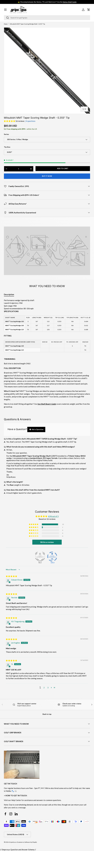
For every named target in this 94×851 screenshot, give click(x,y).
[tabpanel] (47, 353)
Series (6, 134)
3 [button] (47, 687)
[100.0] (52, 556)
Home (6, 24)
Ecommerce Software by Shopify (27, 842)
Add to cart (62, 168)
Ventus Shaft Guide (69, 2)
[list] (47, 71)
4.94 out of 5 (53, 516)
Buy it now (47, 176)
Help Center (16, 800)
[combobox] (47, 17)
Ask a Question (37, 429)
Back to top (47, 714)
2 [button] (44, 687)
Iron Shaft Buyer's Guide (47, 404)
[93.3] (40, 556)
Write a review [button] (47, 542)
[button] (9, 121)
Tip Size (7, 147)
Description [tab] (9, 294)
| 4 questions (30, 121)
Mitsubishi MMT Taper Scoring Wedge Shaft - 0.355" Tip (27, 24)
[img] (11, 576)
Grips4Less (12, 842)
